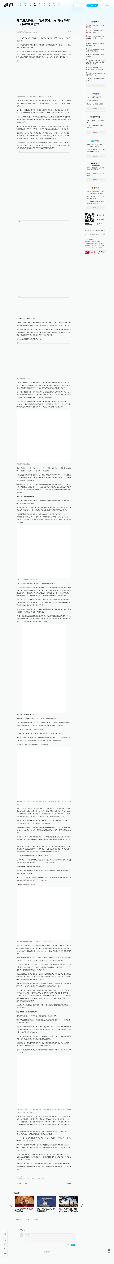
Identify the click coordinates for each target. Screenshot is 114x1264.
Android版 (101, 215)
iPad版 (101, 224)
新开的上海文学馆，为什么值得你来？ (95, 121)
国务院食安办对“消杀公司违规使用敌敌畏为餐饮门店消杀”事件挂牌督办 (95, 38)
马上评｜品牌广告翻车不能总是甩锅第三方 (95, 126)
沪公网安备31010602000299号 (92, 241)
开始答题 (95, 180)
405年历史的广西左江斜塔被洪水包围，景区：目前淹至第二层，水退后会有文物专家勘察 (95, 62)
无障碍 (107, 5)
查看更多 (95, 108)
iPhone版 (101, 219)
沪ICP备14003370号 (90, 239)
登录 (101, 5)
